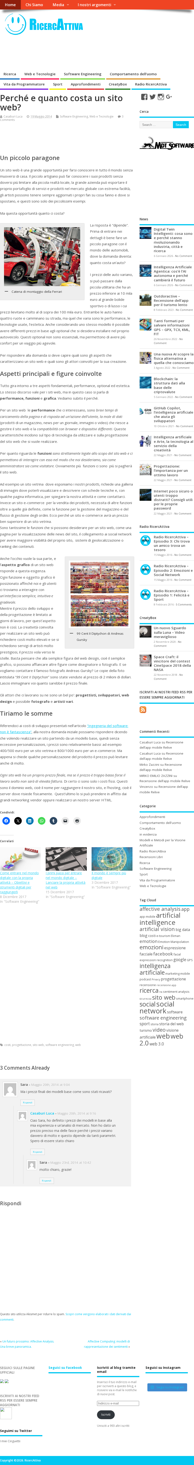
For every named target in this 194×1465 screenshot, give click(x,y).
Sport (57, 84)
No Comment (183, 256)
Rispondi (27, 1102)
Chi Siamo (34, 4)
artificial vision (157, 929)
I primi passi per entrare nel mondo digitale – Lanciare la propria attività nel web (65, 880)
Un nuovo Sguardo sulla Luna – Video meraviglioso (170, 632)
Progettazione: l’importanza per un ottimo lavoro (171, 470)
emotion (149, 941)
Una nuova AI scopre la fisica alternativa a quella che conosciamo (174, 358)
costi (7, 1045)
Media (58, 4)
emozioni (151, 947)
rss (160, 991)
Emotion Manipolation (173, 942)
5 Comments (184, 604)
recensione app (166, 985)
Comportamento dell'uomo (160, 823)
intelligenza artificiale (155, 969)
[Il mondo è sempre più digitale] (112, 859)
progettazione (21, 1045)
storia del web (171, 1023)
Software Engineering (82, 73)
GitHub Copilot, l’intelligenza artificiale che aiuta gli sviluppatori (173, 414)
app (185, 909)
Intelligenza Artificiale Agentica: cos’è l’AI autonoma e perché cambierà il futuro (173, 273)
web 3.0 (157, 1044)
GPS (190, 960)
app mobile (147, 916)
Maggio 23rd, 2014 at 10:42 (70, 1162)
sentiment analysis (176, 991)
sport (145, 1023)
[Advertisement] (86, 53)
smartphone (185, 998)
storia (154, 1024)
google (179, 959)
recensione (148, 985)
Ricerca (10, 73)
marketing (172, 973)
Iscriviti (105, 1415)
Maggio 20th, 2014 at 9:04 (50, 1084)
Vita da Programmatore (24, 84)
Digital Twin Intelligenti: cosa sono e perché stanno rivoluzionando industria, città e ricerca (173, 240)
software (175, 1012)
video (159, 1029)
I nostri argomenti (94, 4)
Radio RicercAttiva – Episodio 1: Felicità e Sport (172, 595)
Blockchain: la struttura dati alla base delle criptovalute (169, 385)
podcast (145, 979)
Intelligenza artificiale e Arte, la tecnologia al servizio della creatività (173, 443)
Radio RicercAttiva (151, 84)
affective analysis (160, 908)
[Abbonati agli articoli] (143, 713)
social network (157, 1007)
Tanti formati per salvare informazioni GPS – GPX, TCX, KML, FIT (172, 327)
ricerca (149, 990)
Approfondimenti (86, 84)
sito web (38, 1045)
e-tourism (163, 936)
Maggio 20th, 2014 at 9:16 (76, 1113)
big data (183, 929)
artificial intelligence (160, 918)
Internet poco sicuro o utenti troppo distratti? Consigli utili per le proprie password (173, 500)
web (78, 1045)
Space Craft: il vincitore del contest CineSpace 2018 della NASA (172, 663)
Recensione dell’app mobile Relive (165, 781)
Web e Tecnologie (40, 73)
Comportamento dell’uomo (133, 73)
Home (10, 4)
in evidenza (148, 834)
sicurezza (145, 998)
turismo (146, 1030)
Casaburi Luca (13, 116)
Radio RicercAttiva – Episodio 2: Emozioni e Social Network (173, 570)
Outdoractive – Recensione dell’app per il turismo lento (171, 300)
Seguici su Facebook (65, 1368)
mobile (185, 973)
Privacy (156, 979)
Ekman (175, 936)
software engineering (59, 1045)
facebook (163, 954)
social (148, 1004)
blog (143, 935)
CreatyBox (118, 84)
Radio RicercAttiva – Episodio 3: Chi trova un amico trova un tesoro (172, 543)
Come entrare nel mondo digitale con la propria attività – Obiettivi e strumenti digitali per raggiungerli (19, 882)
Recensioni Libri (151, 857)
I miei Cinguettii (10, 1441)
